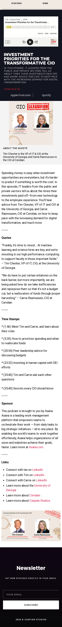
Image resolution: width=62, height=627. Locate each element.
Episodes (16, 4)
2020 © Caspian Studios (31, 619)
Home (45, 4)
